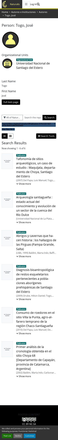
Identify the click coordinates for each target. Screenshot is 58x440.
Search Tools (47, 136)
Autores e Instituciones (23, 12)
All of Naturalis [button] (14, 117)
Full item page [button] (11, 102)
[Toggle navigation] (26, 4)
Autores (43, 12)
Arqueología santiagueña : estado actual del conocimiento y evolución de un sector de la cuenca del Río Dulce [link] (36, 206)
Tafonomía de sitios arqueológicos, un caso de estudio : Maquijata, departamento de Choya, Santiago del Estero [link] (36, 167)
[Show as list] (5, 136)
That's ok (7, 436)
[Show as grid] (10, 136)
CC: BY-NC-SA (29, 424)
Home (5, 12)
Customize (29, 436)
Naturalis (15, 4)
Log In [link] (33, 4)
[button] (38, 4)
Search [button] (50, 117)
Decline (18, 436)
